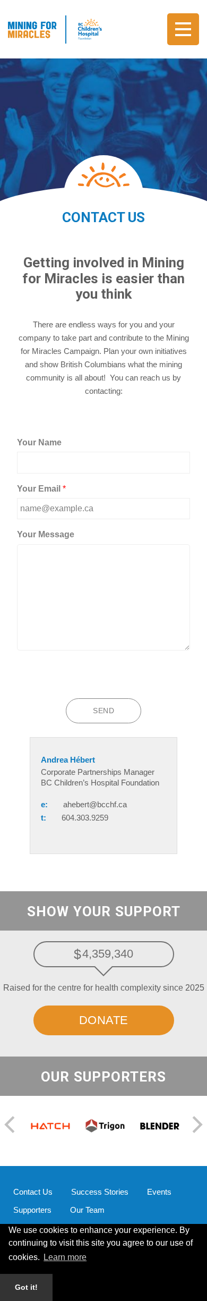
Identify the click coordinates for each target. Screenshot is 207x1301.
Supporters (32, 1209)
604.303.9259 (85, 817)
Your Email (41, 488)
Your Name (39, 442)
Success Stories (99, 1191)
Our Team (87, 1209)
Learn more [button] (65, 1257)
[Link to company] (48, 1125)
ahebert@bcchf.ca (95, 804)
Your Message (45, 534)
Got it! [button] (26, 1287)
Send (103, 710)
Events (159, 1191)
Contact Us (33, 1191)
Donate (103, 1020)
